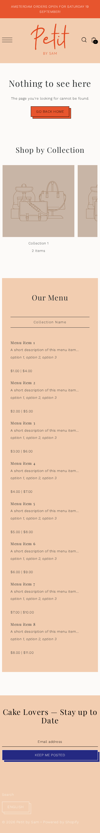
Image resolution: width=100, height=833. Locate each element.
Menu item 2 (23, 382)
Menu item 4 (23, 463)
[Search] (83, 40)
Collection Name (50, 322)
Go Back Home (50, 111)
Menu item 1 (23, 342)
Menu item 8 (23, 624)
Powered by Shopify (61, 822)
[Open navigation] (8, 39)
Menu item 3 (23, 422)
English (15, 807)
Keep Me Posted (50, 755)
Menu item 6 (23, 543)
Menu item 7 (23, 583)
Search (8, 794)
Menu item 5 (23, 503)
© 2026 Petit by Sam (20, 822)
